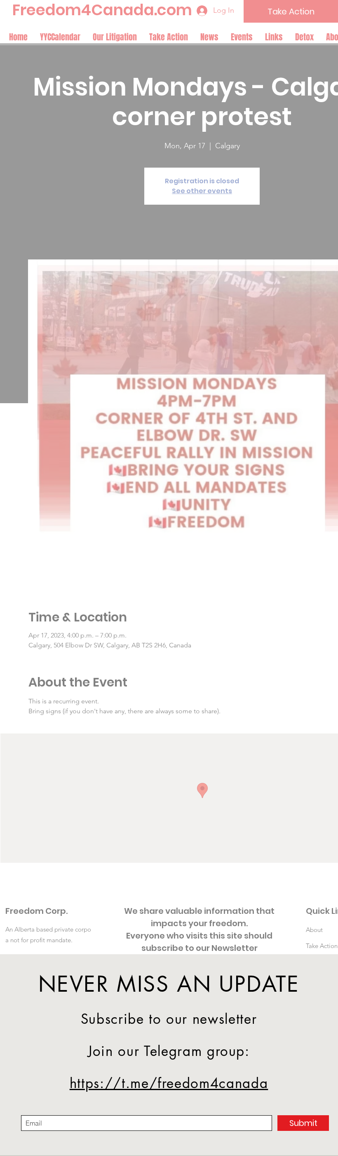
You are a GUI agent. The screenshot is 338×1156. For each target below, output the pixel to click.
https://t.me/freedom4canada (169, 1083)
